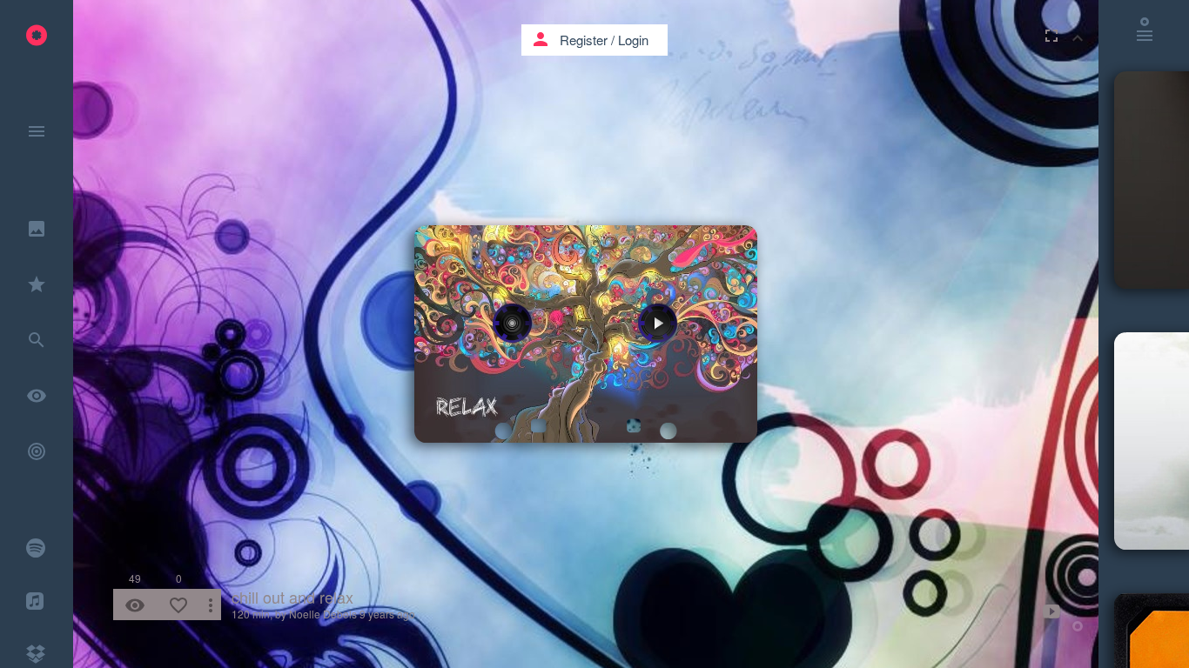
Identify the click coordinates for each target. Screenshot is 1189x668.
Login (633, 39)
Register (584, 39)
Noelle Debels (323, 613)
